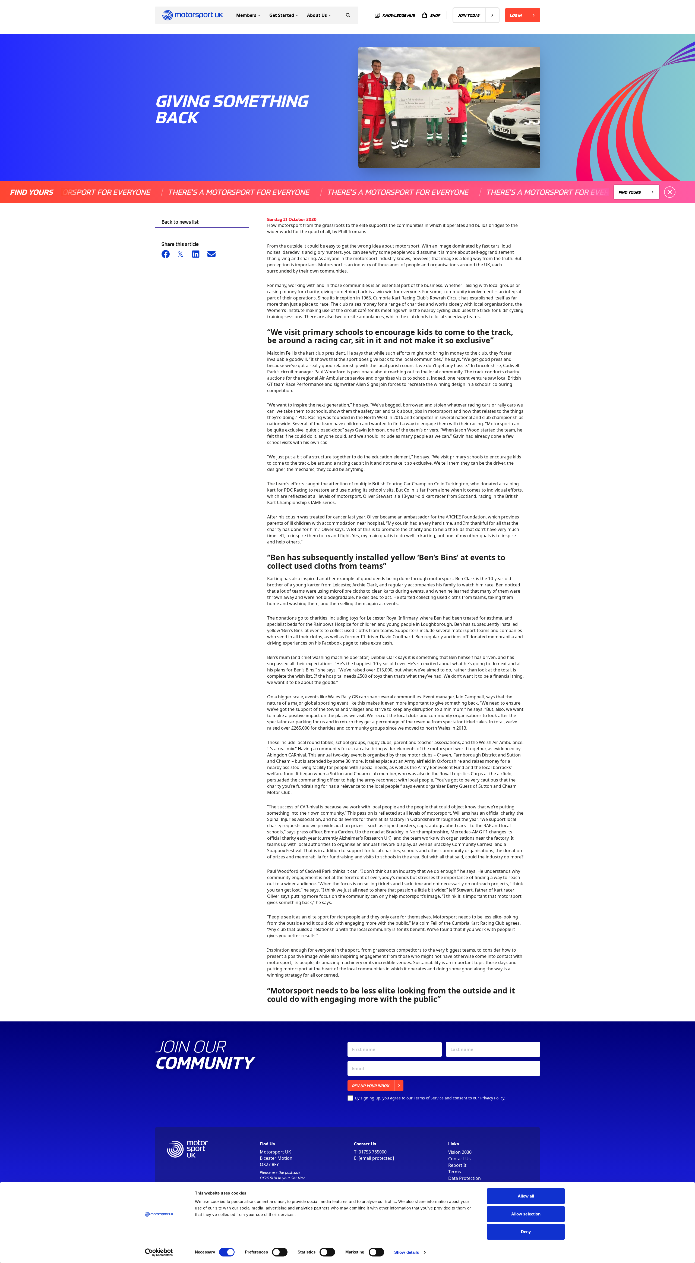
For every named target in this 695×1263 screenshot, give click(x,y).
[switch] (280, 1252)
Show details (406, 1252)
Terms (454, 1172)
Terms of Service (429, 1098)
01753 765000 (373, 1152)
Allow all (526, 1196)
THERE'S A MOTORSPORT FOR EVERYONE (201, 192)
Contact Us (459, 1159)
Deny (526, 1231)
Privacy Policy (492, 1098)
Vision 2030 (460, 1152)
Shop (435, 15)
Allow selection (526, 1214)
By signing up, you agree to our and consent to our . (430, 1098)
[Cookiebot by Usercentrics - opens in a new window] (159, 1252)
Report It (457, 1165)
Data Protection (464, 1178)
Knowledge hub (398, 15)
